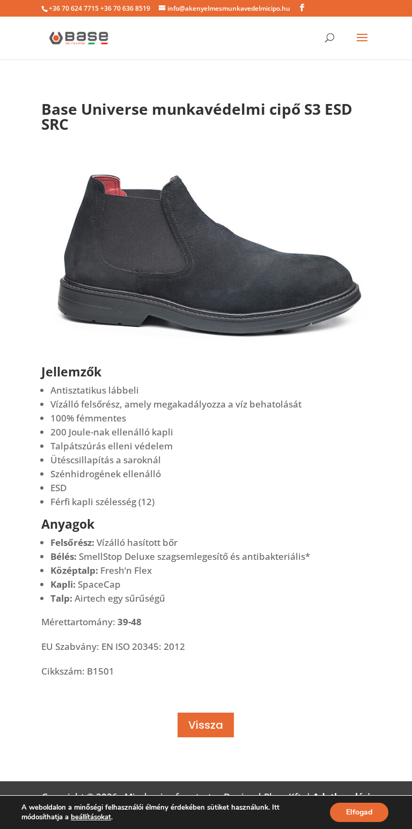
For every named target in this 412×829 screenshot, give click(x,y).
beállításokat (91, 817)
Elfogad (359, 812)
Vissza (205, 724)
